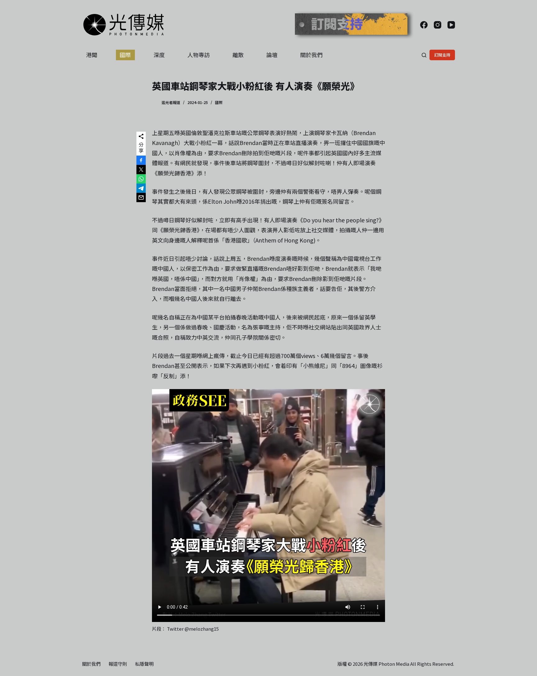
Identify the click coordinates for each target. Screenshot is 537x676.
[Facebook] (424, 25)
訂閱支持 (442, 55)
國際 (125, 55)
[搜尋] (424, 55)
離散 (238, 55)
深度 (159, 55)
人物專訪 (198, 55)
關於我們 (311, 55)
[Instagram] (437, 25)
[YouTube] (451, 25)
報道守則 (117, 664)
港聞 (91, 55)
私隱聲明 (144, 664)
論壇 (272, 55)
